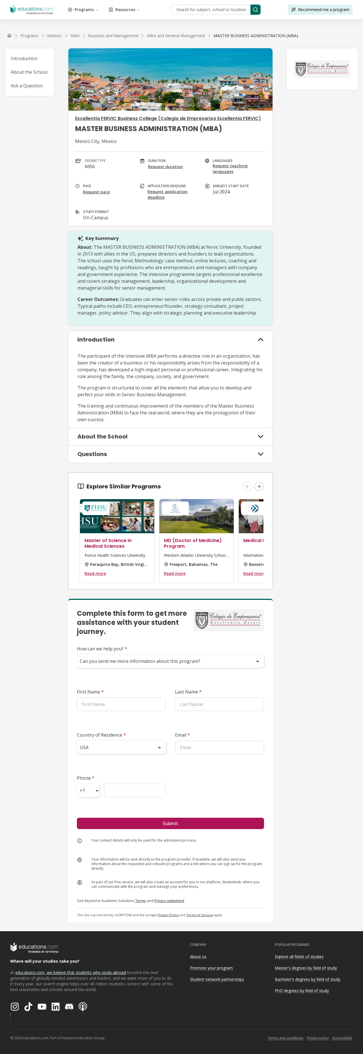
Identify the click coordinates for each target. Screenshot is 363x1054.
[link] (256, 36)
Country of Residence (101, 735)
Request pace (96, 192)
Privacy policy (318, 1038)
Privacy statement (169, 900)
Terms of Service (199, 915)
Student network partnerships (217, 979)
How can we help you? (102, 649)
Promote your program (211, 968)
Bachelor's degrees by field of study (307, 979)
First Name (90, 692)
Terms (140, 900)
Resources (125, 9)
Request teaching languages (230, 168)
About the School (29, 72)
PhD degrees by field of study (302, 990)
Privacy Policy (168, 915)
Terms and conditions (285, 1038)
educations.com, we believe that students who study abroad (70, 972)
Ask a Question (27, 86)
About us (198, 956)
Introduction (24, 58)
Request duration (165, 166)
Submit (170, 823)
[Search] (255, 10)
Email (182, 735)
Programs (84, 9)
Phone (85, 778)
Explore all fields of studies (299, 956)
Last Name (188, 692)
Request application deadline (167, 194)
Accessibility (342, 1038)
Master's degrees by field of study (306, 968)
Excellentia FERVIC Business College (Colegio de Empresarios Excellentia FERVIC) (168, 118)
